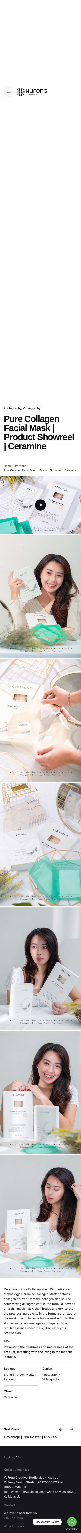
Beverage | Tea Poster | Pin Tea (30, 1437)
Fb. (6, 1457)
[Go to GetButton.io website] (72, 1529)
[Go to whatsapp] (72, 1522)
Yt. (20, 1457)
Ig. (13, 1457)
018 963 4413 (13, 1518)
